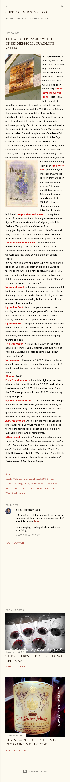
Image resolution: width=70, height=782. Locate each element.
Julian (26, 483)
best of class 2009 (37, 479)
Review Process (27, 18)
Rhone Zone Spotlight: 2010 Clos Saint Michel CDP (30, 742)
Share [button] (8, 474)
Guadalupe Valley (13, 483)
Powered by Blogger (37, 771)
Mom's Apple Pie (38, 483)
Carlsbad (51, 479)
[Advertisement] (35, 576)
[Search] (62, 5)
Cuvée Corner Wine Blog (26, 12)
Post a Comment (15, 542)
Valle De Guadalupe (44, 488)
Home (9, 18)
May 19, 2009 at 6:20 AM (28, 535)
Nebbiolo (52, 483)
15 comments (20, 666)
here (37, 521)
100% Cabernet (20, 479)
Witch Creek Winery (15, 493)
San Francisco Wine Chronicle (19, 488)
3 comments (20, 750)
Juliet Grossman (25, 509)
